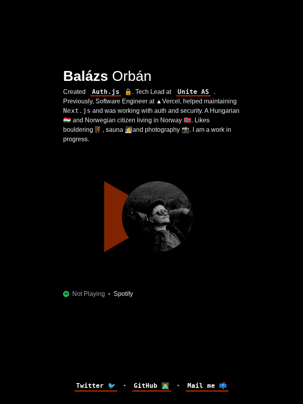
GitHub (151, 385)
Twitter (96, 385)
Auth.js (106, 91)
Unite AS (193, 91)
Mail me (207, 385)
